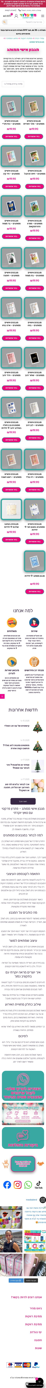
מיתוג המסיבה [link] (12, 38)
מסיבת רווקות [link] (26, 38)
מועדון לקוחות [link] (10, 10)
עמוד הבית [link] (39, 38)
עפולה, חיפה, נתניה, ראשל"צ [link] (30, 10)
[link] (2, 696)
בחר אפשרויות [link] (34, 136)
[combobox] (13, 84)
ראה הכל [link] (23, 801)
